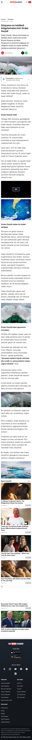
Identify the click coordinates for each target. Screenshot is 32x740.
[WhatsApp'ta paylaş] (26, 52)
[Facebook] (21, 669)
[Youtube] (15, 669)
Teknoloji (10, 19)
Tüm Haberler (5, 697)
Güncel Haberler (5, 683)
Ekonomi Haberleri (6, 689)
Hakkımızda (4, 708)
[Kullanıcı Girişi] (26, 2)
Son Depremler (21, 694)
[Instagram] (10, 669)
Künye (3, 710)
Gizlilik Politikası (5, 722)
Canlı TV (19, 683)
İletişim (3, 713)
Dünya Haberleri (5, 694)
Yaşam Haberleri (5, 691)
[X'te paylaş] (22, 52)
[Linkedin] (15, 674)
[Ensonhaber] (16, 2)
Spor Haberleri (5, 686)
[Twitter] (4, 669)
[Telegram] (27, 669)
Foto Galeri (20, 686)
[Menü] (2, 2)
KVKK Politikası (5, 719)
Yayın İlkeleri (4, 716)
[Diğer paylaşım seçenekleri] (29, 52)
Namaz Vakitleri (21, 691)
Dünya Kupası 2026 (6, 700)
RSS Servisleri (21, 697)
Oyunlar (19, 689)
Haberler (3, 19)
